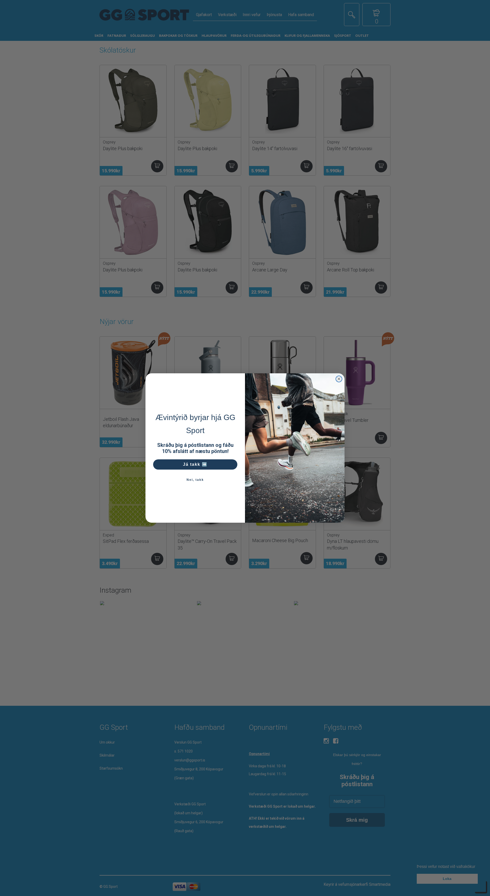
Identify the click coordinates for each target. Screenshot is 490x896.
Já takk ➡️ (195, 464)
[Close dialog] (339, 379)
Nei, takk (195, 480)
